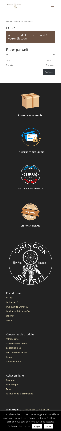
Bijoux (9, 357)
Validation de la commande (19, 393)
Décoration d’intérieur (17, 352)
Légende (10, 315)
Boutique (10, 380)
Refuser (49, 426)
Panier (9, 389)
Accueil (9, 21)
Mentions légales (30, 410)
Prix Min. (9, 65)
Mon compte (12, 384)
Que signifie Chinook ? (17, 306)
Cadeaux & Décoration (17, 343)
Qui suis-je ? (12, 302)
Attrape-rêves (13, 338)
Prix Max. (50, 65)
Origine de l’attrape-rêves (18, 311)
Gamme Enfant (13, 361)
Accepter (37, 426)
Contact (10, 320)
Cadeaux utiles (13, 347)
